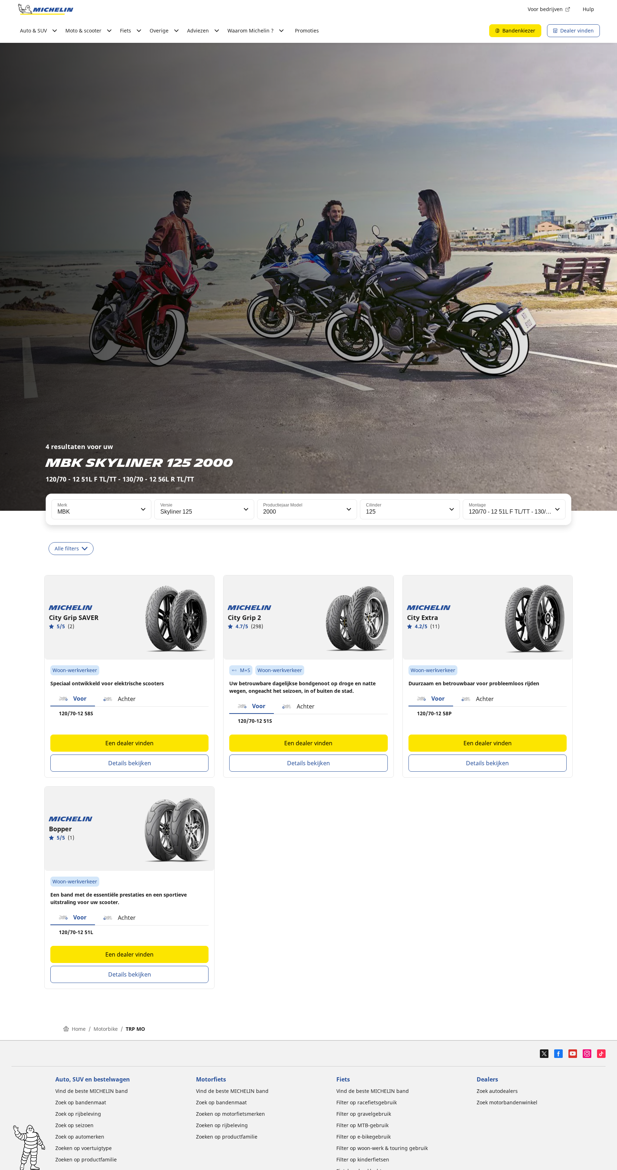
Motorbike (106, 1028)
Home (79, 1028)
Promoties (307, 30)
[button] (142, 509)
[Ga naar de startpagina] (45, 9)
